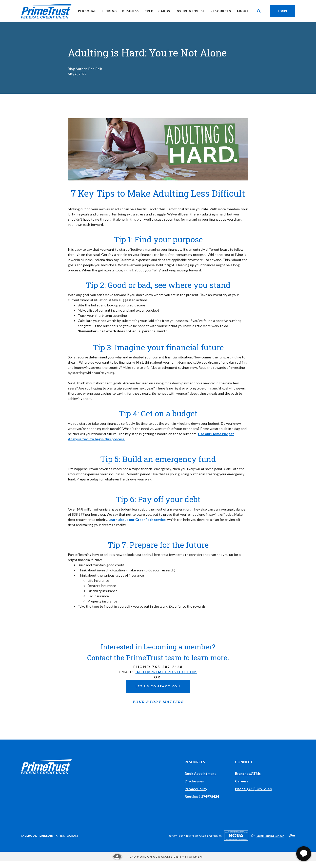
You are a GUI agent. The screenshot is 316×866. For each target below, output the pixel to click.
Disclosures (194, 781)
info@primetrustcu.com (166, 672)
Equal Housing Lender (270, 835)
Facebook (29, 835)
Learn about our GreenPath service (137, 519)
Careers (241, 781)
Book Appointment (200, 773)
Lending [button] (109, 11)
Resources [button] (221, 11)
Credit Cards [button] (157, 11)
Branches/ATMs (248, 773)
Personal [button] (87, 11)
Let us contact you (158, 686)
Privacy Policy (196, 789)
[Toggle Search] (259, 11)
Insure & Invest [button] (190, 11)
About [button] (243, 11)
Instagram (69, 835)
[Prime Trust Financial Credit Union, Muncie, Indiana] (46, 11)
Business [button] (130, 11)
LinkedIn (46, 835)
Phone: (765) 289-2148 (253, 789)
